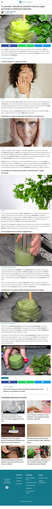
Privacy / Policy (43, 478)
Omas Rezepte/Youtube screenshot (8, 267)
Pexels (2, 99)
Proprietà (29, 488)
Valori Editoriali (30, 485)
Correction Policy (31, 482)
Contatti (18, 481)
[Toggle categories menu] (2, 2)
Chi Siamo (19, 478)
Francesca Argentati (11, 11)
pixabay (2, 210)
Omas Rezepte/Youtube (8, 58)
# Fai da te (5, 378)
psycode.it (19, 483)
